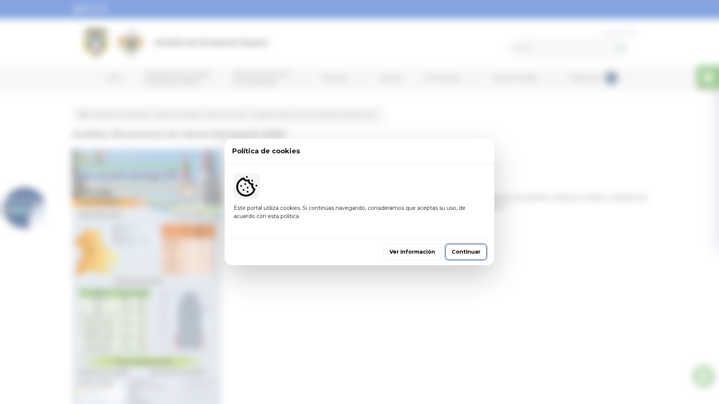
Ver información (412, 251)
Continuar (466, 251)
